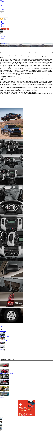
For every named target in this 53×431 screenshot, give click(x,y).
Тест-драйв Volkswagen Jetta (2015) (3, 331)
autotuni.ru (3, 323)
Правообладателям (4, 8)
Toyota (8, 43)
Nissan (4, 43)
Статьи (1, 3)
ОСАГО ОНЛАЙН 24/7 (3, 1)
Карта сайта (2, 38)
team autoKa (1, 341)
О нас (2, 7)
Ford (3, 43)
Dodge (2, 43)
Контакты (3, 9)
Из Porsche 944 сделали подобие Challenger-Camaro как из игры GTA (6, 34)
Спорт (1, 5)
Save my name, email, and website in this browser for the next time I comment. (7, 359)
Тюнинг (1, 2)
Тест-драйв (2, 4)
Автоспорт (2, 26)
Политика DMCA (3, 36)
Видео (2, 27)
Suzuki (6, 43)
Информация (2, 6)
